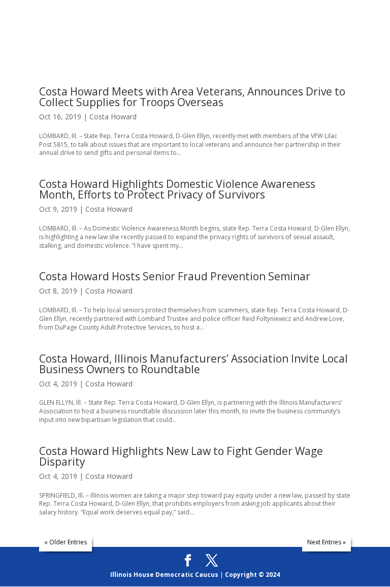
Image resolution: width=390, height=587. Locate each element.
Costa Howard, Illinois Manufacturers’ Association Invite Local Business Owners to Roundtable (193, 363)
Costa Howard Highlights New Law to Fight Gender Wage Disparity (181, 456)
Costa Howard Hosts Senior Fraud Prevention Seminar (174, 276)
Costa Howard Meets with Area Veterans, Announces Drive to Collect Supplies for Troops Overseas (192, 96)
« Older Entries (65, 542)
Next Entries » (326, 542)
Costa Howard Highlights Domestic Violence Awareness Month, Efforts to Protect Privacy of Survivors (177, 189)
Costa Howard (113, 116)
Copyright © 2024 (252, 574)
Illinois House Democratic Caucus (164, 574)
